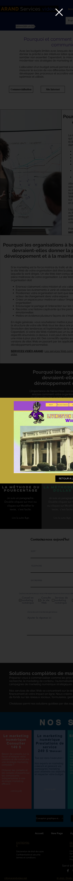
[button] (59, 12)
